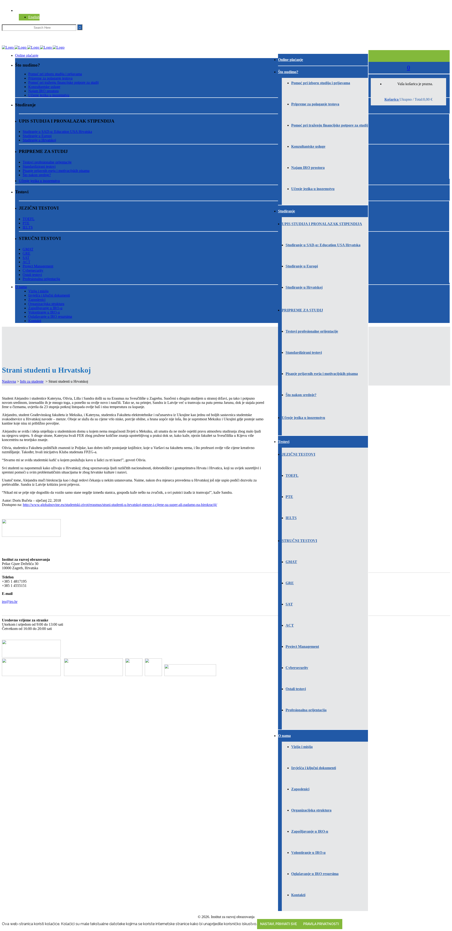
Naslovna (9, 381)
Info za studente (32, 381)
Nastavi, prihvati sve (278, 924)
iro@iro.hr (42, 34)
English (34, 17)
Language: (23, 10)
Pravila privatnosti (321, 924)
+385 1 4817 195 (16, 34)
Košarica (392, 99)
